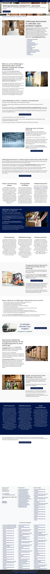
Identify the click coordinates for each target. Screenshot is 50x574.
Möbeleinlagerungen (31, 47)
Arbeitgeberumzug (37, 284)
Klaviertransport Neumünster (24, 495)
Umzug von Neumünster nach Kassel (25, 550)
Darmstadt (46, 187)
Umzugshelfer (21, 165)
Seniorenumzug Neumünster (24, 497)
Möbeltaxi (31, 45)
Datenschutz (4, 502)
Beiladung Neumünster (23, 505)
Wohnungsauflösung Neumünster (25, 498)
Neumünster (31, 52)
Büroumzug (29, 46)
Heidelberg (38, 188)
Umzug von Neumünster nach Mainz (25, 541)
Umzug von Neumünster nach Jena (40, 564)
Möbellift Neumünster (23, 506)
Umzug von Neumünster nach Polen (41, 494)
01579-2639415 (6, 493)
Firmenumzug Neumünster (24, 492)
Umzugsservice (19, 16)
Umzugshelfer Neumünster (24, 503)
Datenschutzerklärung (32, 572)
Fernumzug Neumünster (23, 491)
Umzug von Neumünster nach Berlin (9, 524)
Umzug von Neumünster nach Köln (9, 561)
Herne (11, 240)
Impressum (4, 501)
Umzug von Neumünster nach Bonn (9, 526)
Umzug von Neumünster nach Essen (9, 527)
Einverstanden (16, 572)
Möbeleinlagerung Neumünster (24, 496)
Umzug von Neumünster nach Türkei (41, 497)
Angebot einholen (6, 11)
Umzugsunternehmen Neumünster (10, 1)
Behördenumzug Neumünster (24, 504)
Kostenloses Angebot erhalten (25, 114)
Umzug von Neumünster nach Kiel (25, 529)
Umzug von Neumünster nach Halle (25, 533)
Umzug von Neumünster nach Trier (40, 568)
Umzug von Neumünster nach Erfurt (25, 544)
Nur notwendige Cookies (24, 572)
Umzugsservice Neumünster (24, 489)
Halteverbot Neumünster (23, 494)
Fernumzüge (29, 284)
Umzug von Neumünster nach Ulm (40, 540)
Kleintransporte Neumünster (24, 501)
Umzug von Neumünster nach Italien (41, 503)
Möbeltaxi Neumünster (23, 502)
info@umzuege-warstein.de (10, 494)
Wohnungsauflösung (31, 42)
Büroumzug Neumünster (23, 490)
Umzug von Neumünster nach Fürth (41, 534)
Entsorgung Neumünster (23, 499)
